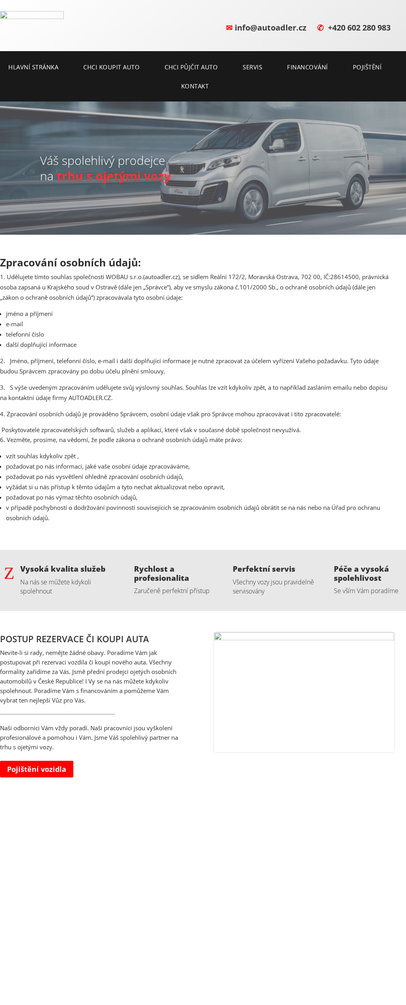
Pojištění (367, 67)
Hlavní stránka (33, 67)
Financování (307, 67)
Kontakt (195, 86)
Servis (252, 67)
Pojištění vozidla (36, 769)
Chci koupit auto (111, 67)
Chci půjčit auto (191, 67)
